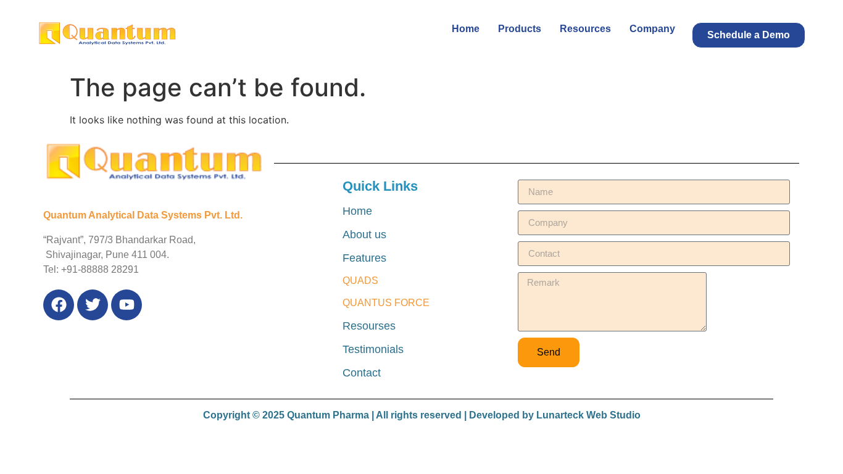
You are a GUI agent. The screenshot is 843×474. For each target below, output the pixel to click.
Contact (362, 373)
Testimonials (373, 349)
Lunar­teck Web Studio (588, 415)
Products (519, 28)
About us (364, 234)
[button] (748, 35)
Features (364, 258)
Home (466, 28)
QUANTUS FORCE (386, 302)
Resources (585, 28)
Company (652, 28)
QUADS (360, 280)
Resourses (369, 326)
